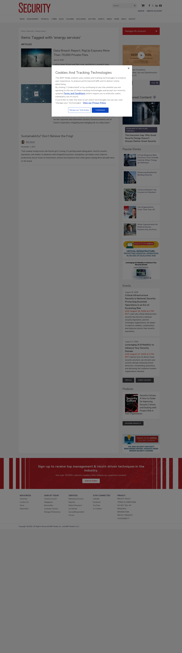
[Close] (128, 68)
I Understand (100, 110)
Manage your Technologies (79, 110)
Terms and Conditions (74, 93)
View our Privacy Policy (94, 102)
